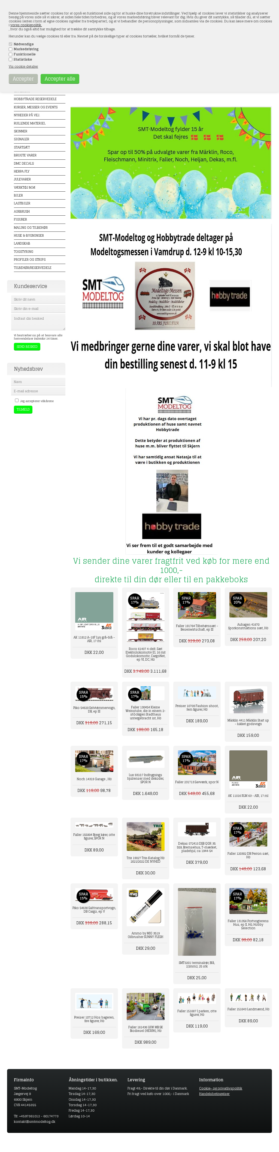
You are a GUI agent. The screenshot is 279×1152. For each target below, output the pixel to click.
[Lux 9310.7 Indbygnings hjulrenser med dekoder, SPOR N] (146, 759)
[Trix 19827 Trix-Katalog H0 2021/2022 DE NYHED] (146, 836)
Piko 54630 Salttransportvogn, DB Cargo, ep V (94, 909)
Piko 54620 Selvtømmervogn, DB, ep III (94, 709)
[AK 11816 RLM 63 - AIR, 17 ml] (248, 769)
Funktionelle (25, 54)
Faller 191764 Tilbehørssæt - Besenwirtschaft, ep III (197, 627)
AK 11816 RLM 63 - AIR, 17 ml (248, 795)
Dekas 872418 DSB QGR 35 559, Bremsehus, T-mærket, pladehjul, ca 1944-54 (197, 847)
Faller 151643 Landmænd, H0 (248, 1009)
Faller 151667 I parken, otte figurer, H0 (197, 1012)
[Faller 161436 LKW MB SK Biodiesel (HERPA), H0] (146, 1006)
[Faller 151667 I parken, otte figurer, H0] (197, 998)
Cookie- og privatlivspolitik (220, 1088)
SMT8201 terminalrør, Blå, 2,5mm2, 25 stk (197, 964)
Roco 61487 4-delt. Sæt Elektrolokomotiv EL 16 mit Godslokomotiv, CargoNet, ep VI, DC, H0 (146, 654)
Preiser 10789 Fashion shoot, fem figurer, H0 (197, 707)
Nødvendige (24, 44)
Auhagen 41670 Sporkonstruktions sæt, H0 (248, 626)
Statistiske (23, 59)
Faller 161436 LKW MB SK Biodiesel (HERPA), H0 (145, 1029)
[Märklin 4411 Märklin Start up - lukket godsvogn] (248, 699)
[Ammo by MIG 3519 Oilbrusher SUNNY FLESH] (146, 907)
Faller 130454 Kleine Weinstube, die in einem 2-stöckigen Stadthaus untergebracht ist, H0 (145, 713)
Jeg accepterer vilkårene (37, 401)
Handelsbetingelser (214, 1094)
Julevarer (22, 179)
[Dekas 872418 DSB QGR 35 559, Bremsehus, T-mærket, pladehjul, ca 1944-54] (197, 829)
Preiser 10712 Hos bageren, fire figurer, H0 (94, 1019)
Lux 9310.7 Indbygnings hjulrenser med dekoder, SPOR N (145, 778)
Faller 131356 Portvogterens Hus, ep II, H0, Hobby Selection (248, 924)
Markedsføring (26, 49)
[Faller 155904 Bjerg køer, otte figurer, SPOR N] (94, 825)
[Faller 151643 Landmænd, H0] (248, 997)
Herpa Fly (21, 171)
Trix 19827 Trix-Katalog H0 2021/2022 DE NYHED (145, 859)
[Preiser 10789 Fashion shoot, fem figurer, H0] (197, 692)
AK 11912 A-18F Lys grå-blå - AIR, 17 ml (94, 639)
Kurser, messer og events (35, 107)
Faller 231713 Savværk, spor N (197, 782)
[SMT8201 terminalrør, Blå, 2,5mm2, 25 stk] (197, 922)
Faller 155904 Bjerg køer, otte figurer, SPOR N (94, 836)
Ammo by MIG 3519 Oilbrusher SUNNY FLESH (145, 935)
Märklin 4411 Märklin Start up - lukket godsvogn (248, 722)
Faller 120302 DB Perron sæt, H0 (248, 855)
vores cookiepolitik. (26, 25)
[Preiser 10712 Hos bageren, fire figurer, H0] (94, 1001)
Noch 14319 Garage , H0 (94, 779)
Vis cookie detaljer (23, 66)
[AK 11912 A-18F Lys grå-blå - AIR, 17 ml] (94, 611)
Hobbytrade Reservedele (35, 99)
